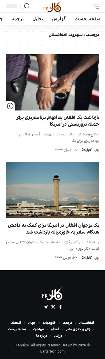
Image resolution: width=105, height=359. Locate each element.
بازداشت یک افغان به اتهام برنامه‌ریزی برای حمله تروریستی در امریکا (57, 121)
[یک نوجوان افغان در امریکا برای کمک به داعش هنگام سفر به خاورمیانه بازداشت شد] (52, 190)
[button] (94, 6)
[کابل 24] (52, 6)
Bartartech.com (52, 351)
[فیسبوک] (60, 307)
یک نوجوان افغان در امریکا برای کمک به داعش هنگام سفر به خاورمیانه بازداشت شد (53, 229)
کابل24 (87, 150)
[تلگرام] (45, 307)
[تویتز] (53, 307)
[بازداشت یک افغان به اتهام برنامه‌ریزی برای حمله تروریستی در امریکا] (52, 82)
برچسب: (74, 35)
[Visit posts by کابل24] (96, 150)
